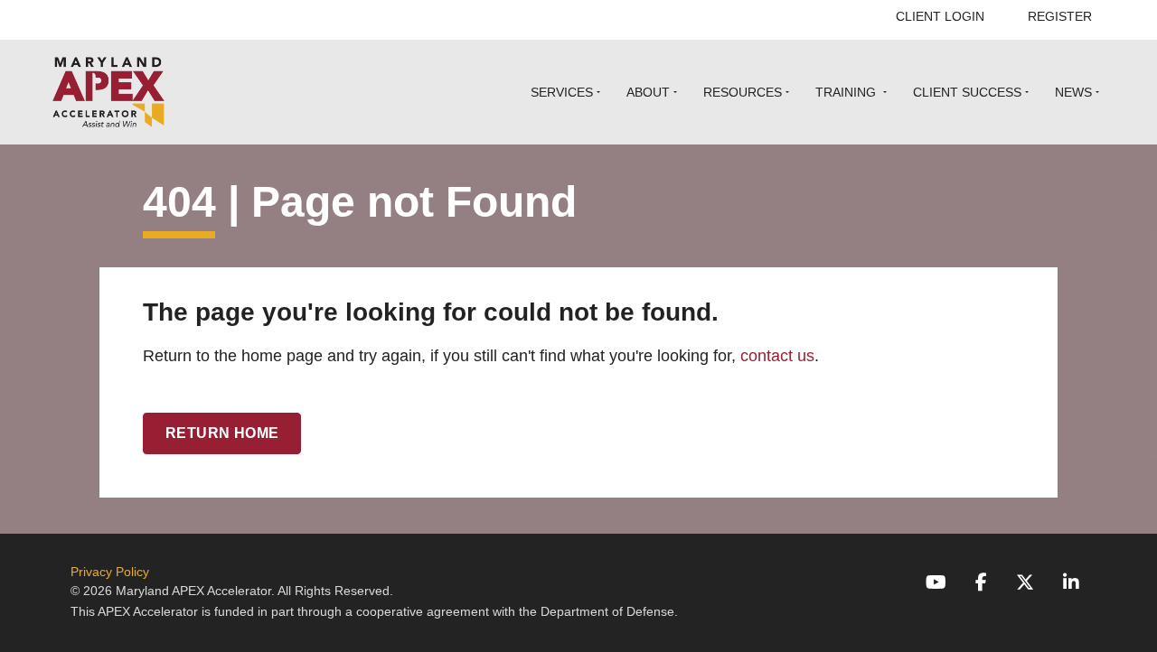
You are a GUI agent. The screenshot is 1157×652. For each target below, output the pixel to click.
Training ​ (847, 92)
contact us (777, 356)
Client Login (940, 16)
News (1073, 92)
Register (1060, 16)
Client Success (967, 92)
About (648, 92)
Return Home (221, 433)
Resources (742, 92)
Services (562, 92)
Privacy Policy (110, 571)
